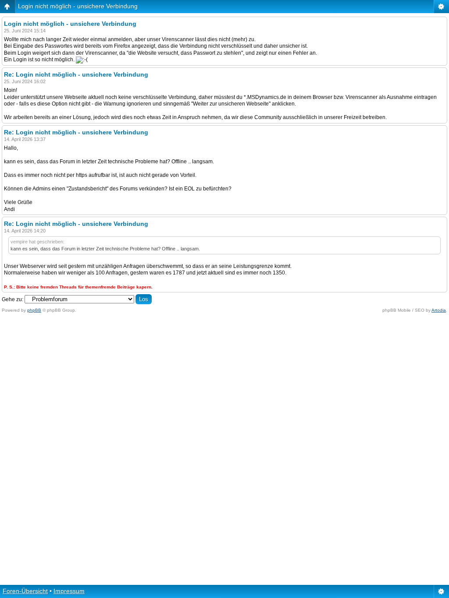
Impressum (69, 590)
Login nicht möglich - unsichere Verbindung (78, 6)
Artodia (438, 310)
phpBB (34, 310)
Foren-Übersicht (25, 590)
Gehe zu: (12, 299)
